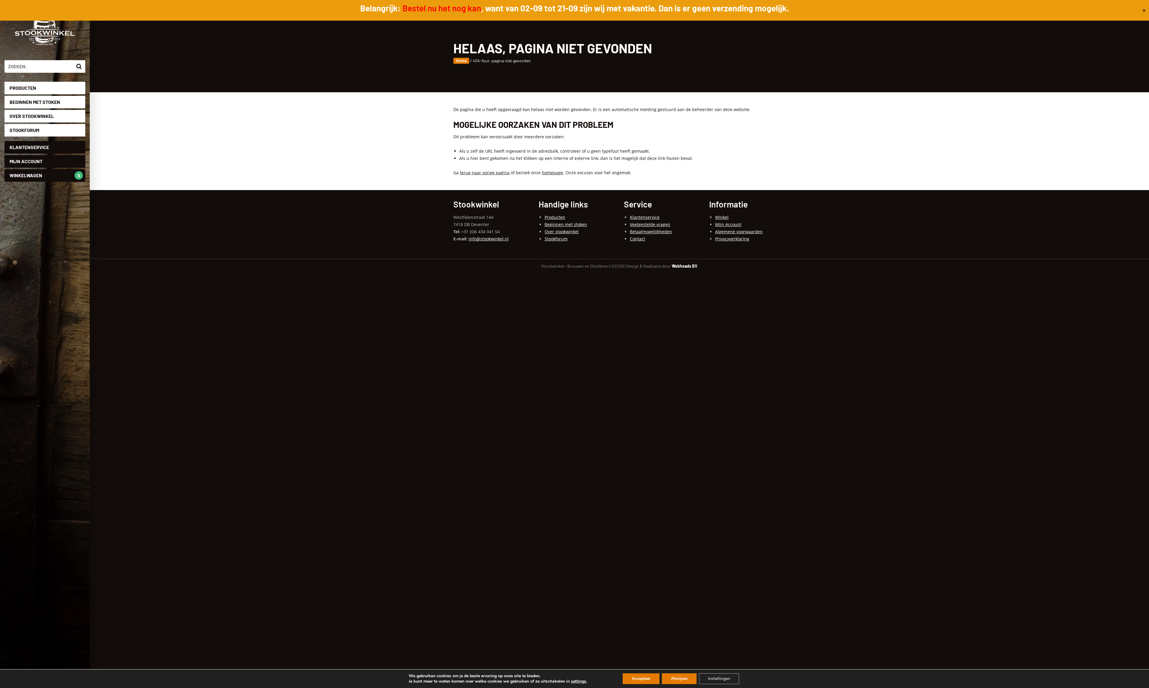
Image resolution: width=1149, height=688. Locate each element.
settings (578, 681)
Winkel (722, 217)
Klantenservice (29, 147)
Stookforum (24, 130)
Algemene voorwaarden (739, 231)
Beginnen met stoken (35, 102)
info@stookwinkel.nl (489, 239)
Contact (637, 239)
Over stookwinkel (32, 116)
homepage (552, 172)
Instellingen (719, 678)
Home (461, 60)
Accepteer (641, 678)
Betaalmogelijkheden (651, 231)
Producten (23, 88)
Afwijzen (679, 678)
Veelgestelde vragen (650, 224)
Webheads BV (684, 266)
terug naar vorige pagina (485, 172)
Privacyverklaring (732, 239)
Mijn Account (26, 161)
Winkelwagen (45, 175)
